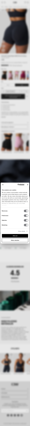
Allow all (15, 235)
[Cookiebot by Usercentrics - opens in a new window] (18, 185)
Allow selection (15, 240)
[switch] (26, 215)
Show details (21, 231)
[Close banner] (27, 184)
